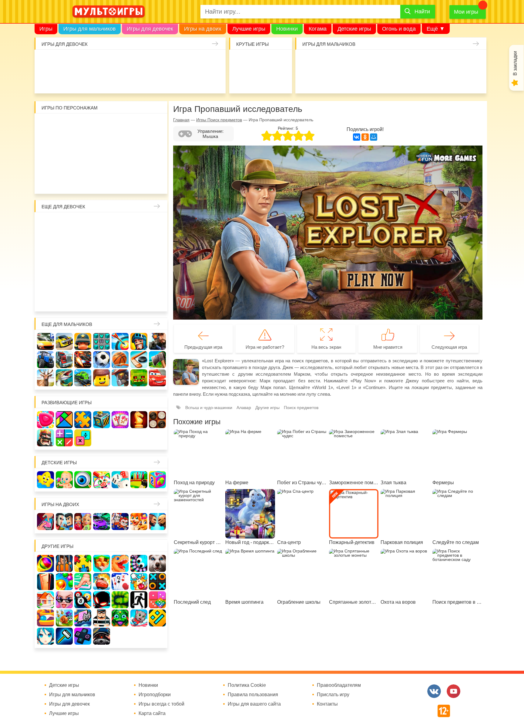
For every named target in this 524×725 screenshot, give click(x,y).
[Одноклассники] (365, 137)
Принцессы (64, 242)
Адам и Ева (82, 124)
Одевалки (46, 61)
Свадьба (45, 261)
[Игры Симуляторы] (101, 636)
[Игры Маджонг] (120, 419)
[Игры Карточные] (120, 581)
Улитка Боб (101, 124)
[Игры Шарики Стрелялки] (45, 563)
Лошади (82, 223)
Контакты (327, 704)
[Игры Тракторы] (45, 359)
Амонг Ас (241, 80)
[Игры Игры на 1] (82, 581)
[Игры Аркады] (82, 617)
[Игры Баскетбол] (120, 359)
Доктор (139, 61)
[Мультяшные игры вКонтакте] (434, 691)
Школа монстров (82, 261)
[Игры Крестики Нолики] (157, 581)
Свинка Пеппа (82, 162)
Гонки (306, 61)
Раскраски (101, 223)
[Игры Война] (82, 341)
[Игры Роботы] (120, 377)
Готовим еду (120, 80)
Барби (101, 61)
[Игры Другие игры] (82, 636)
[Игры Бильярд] (82, 599)
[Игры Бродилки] (64, 617)
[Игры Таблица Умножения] (82, 437)
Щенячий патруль (82, 181)
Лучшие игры (248, 29)
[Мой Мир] (373, 137)
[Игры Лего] (101, 377)
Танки (399, 61)
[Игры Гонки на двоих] (101, 521)
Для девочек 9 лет (138, 298)
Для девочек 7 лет (101, 298)
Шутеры (306, 80)
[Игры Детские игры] (45, 479)
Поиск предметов (278, 61)
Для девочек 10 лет (157, 298)
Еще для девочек (63, 206)
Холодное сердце (64, 261)
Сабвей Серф (138, 143)
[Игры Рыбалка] (64, 377)
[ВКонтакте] (356, 137)
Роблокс (45, 124)
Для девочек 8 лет (120, 298)
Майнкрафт (362, 61)
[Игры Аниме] (45, 636)
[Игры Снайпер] (157, 341)
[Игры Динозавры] (120, 563)
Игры (45, 29)
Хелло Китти (101, 162)
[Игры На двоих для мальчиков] (64, 521)
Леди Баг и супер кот (64, 143)
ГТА (381, 80)
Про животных (157, 280)
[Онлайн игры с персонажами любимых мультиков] (108, 11)
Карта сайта (152, 713)
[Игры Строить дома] (45, 599)
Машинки (344, 80)
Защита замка (418, 61)
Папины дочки (64, 280)
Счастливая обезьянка (64, 162)
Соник (64, 181)
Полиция (474, 80)
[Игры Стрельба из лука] (120, 341)
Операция (176, 80)
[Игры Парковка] (45, 341)
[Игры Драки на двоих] (157, 521)
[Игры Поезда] (82, 377)
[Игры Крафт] (101, 341)
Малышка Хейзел (64, 61)
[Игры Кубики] (120, 479)
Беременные (157, 261)
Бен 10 (82, 143)
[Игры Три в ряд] (45, 419)
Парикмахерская (82, 242)
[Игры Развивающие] (157, 479)
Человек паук (101, 181)
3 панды (138, 124)
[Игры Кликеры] (138, 581)
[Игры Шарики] (64, 581)
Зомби (344, 61)
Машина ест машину (325, 80)
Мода (213, 80)
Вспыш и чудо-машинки (120, 143)
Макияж (195, 80)
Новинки (287, 29)
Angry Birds (138, 162)
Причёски (45, 242)
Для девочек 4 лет (45, 298)
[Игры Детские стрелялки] (138, 479)
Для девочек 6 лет (82, 298)
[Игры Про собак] (157, 563)
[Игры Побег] (64, 563)
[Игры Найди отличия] (82, 479)
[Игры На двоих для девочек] (82, 521)
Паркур (362, 80)
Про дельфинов (46, 80)
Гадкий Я (120, 181)
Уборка (120, 61)
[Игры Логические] (64, 419)
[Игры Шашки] (157, 419)
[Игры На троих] (82, 563)
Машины (437, 61)
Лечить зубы (138, 280)
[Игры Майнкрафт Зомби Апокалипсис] (138, 377)
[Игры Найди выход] (45, 581)
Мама (138, 223)
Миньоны (157, 162)
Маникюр (176, 61)
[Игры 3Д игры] (101, 563)
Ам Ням (157, 143)
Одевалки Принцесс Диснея (45, 280)
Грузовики (437, 80)
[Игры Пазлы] (82, 419)
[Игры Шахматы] (138, 419)
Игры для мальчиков (89, 29)
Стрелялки (325, 61)
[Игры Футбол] (101, 359)
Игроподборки (155, 694)
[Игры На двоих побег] (120, 521)
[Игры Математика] (64, 437)
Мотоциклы (418, 80)
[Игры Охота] (45, 377)
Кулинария (64, 80)
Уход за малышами (83, 61)
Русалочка (101, 242)
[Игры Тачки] (157, 377)
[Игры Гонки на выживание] (82, 359)
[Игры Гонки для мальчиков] (64, 341)
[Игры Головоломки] (101, 419)
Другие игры (267, 407)
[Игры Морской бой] (101, 581)
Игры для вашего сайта (254, 704)
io (241, 61)
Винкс (45, 223)
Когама (318, 29)
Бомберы (138, 181)
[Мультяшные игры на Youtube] (453, 691)
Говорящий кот (45, 181)
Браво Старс (456, 61)
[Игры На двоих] (45, 521)
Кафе (120, 242)
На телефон (278, 80)
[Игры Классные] (64, 599)
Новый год (82, 280)
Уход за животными (139, 80)
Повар (120, 280)
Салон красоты (157, 80)
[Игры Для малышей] (64, 479)
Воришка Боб (157, 124)
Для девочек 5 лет (64, 298)
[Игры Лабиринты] (45, 617)
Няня (120, 223)
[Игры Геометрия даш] (157, 617)
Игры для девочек (150, 29)
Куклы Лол (213, 61)
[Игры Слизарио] (138, 563)
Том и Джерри (101, 143)
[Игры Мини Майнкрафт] (64, 636)
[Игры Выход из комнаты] (138, 599)
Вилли (64, 124)
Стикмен (45, 143)
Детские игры (354, 29)
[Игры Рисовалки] (101, 479)
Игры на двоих (202, 29)
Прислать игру (333, 694)
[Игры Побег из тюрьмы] (101, 617)
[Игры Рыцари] (138, 341)
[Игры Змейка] (120, 599)
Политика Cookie (247, 685)
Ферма (120, 261)
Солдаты (381, 61)
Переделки (101, 280)
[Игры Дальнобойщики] (64, 359)
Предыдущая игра (203, 347)
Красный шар (120, 124)
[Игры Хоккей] (138, 359)
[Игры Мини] (157, 599)
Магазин (138, 242)
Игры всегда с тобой (161, 704)
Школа (64, 223)
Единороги (195, 61)
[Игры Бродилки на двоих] (138, 521)
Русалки (101, 261)
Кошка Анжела (157, 242)
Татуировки (83, 80)
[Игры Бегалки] (138, 617)
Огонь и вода (399, 29)
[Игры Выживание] (157, 359)
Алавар (244, 407)
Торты (101, 80)
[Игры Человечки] (101, 599)
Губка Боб (45, 162)
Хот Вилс (456, 80)
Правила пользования (253, 694)
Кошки (157, 61)
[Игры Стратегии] (45, 437)
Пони (138, 261)
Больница (157, 223)
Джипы (399, 80)
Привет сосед (474, 61)
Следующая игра (449, 347)
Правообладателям (339, 685)
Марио (120, 162)
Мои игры (466, 12)
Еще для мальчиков (67, 324)
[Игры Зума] (120, 617)
